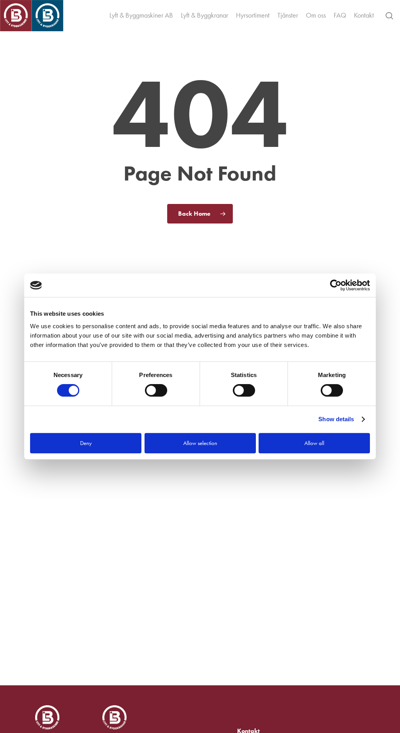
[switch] (156, 390)
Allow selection (200, 443)
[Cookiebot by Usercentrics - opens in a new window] (336, 285)
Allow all (314, 443)
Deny (86, 443)
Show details (336, 419)
